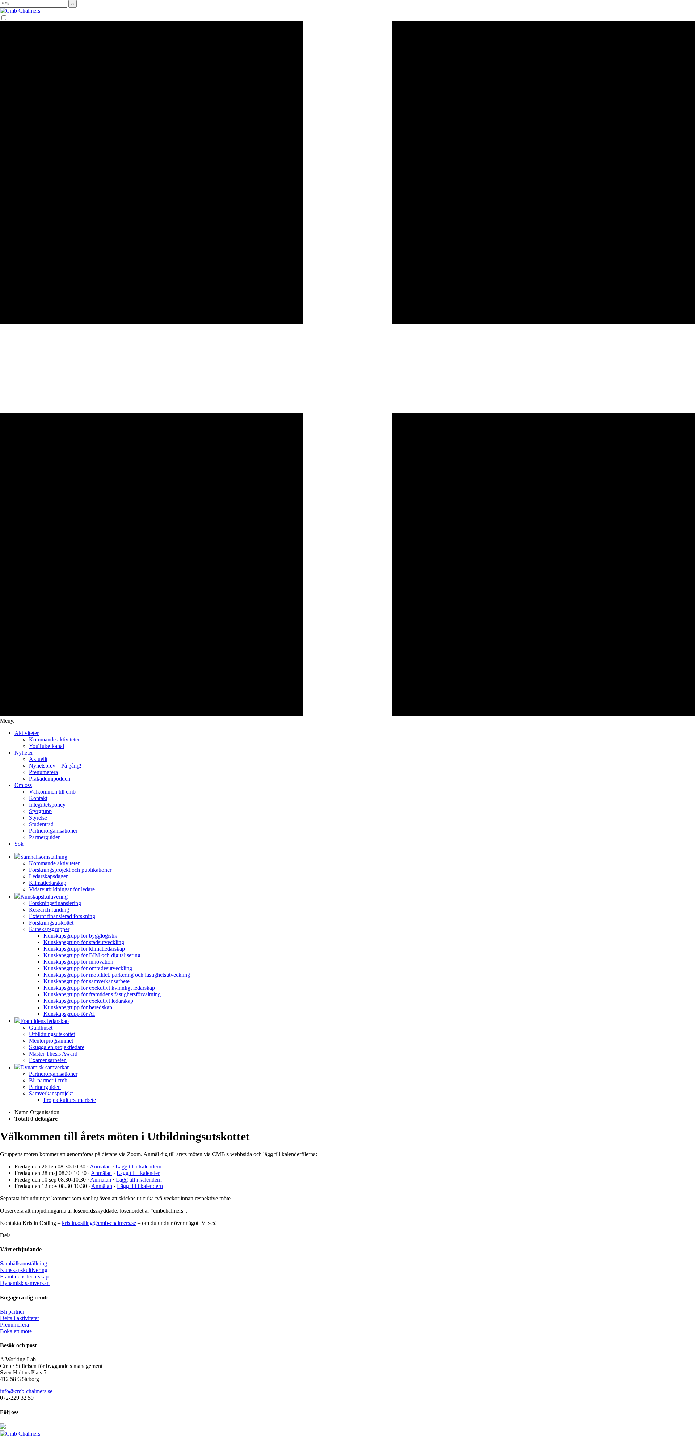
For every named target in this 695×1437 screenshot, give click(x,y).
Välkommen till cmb (52, 792)
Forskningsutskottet (51, 923)
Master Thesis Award (53, 1054)
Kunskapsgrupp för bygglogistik (80, 936)
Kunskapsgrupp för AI (69, 1014)
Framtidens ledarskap (24, 1276)
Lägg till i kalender (138, 1173)
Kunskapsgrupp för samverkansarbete (86, 981)
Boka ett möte (16, 1331)
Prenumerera (43, 772)
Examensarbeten (48, 1060)
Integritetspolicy (47, 805)
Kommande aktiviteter (54, 739)
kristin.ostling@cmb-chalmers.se (99, 1223)
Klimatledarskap (47, 883)
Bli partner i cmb (48, 1080)
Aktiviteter (26, 733)
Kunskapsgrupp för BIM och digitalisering (91, 955)
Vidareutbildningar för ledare (62, 889)
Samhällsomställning (23, 1263)
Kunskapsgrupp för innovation (78, 962)
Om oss (23, 785)
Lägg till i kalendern (138, 1166)
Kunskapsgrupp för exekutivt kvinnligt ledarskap (99, 988)
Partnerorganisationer (53, 831)
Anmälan (100, 1166)
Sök (19, 844)
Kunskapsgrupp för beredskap (77, 1007)
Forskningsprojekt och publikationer (70, 870)
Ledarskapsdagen (49, 876)
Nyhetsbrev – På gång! (55, 765)
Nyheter (23, 752)
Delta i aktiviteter (19, 1318)
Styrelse (38, 818)
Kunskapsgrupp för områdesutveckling (87, 968)
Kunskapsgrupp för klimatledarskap (84, 949)
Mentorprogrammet (51, 1040)
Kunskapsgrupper (49, 929)
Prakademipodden (49, 778)
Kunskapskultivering (23, 1270)
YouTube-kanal (46, 746)
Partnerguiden (45, 837)
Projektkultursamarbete (69, 1100)
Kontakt (38, 798)
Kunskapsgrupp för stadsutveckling (83, 942)
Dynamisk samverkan (25, 1283)
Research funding (49, 909)
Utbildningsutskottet (52, 1034)
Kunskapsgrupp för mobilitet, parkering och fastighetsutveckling (116, 975)
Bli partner (12, 1312)
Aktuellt (38, 759)
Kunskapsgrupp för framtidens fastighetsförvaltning (102, 994)
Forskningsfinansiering (55, 903)
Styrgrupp (40, 811)
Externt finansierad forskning (62, 916)
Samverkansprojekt (51, 1093)
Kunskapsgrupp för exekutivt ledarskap (88, 1001)
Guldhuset (40, 1027)
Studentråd (41, 824)
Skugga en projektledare (56, 1047)
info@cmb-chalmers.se (26, 1391)
